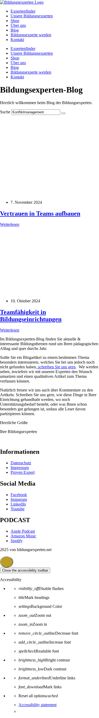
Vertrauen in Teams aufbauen (40, 213)
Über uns (18, 25)
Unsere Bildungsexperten (32, 16)
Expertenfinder (23, 11)
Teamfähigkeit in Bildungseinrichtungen (31, 316)
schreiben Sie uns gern (56, 367)
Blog (15, 30)
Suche (5, 112)
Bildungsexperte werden (31, 35)
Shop (15, 20)
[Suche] (63, 113)
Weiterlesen (9, 224)
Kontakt (17, 39)
